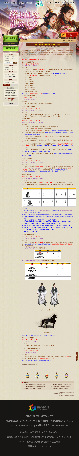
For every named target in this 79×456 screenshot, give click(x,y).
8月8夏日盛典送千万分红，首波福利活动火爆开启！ (60, 386)
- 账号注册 (7, 56)
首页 (64, 40)
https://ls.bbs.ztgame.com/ (69, 395)
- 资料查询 (13, 58)
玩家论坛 (65, 2)
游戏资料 (14, 2)
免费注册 (8, 43)
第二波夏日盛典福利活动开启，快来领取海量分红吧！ (35, 386)
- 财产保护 (7, 69)
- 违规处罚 (13, 74)
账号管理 (22, 2)
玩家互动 (72, 2)
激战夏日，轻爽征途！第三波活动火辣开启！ (59, 388)
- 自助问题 (7, 74)
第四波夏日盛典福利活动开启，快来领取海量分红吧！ (35, 384)
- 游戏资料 (7, 58)
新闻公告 (6, 2)
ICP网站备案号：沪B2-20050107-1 (52, 425)
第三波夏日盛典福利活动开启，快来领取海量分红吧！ (61, 384)
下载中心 (50, 2)
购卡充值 (29, 2)
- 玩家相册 (7, 82)
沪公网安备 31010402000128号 (39, 416)
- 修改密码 (7, 67)
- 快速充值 (13, 56)
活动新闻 (73, 40)
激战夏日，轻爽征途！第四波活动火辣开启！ (33, 388)
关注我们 (57, 2)
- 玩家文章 (13, 82)
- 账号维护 (13, 69)
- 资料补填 (13, 67)
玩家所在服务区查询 (11, 76)
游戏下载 (13, 43)
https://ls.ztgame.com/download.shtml (66, 393)
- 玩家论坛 (7, 60)
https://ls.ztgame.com (70, 392)
